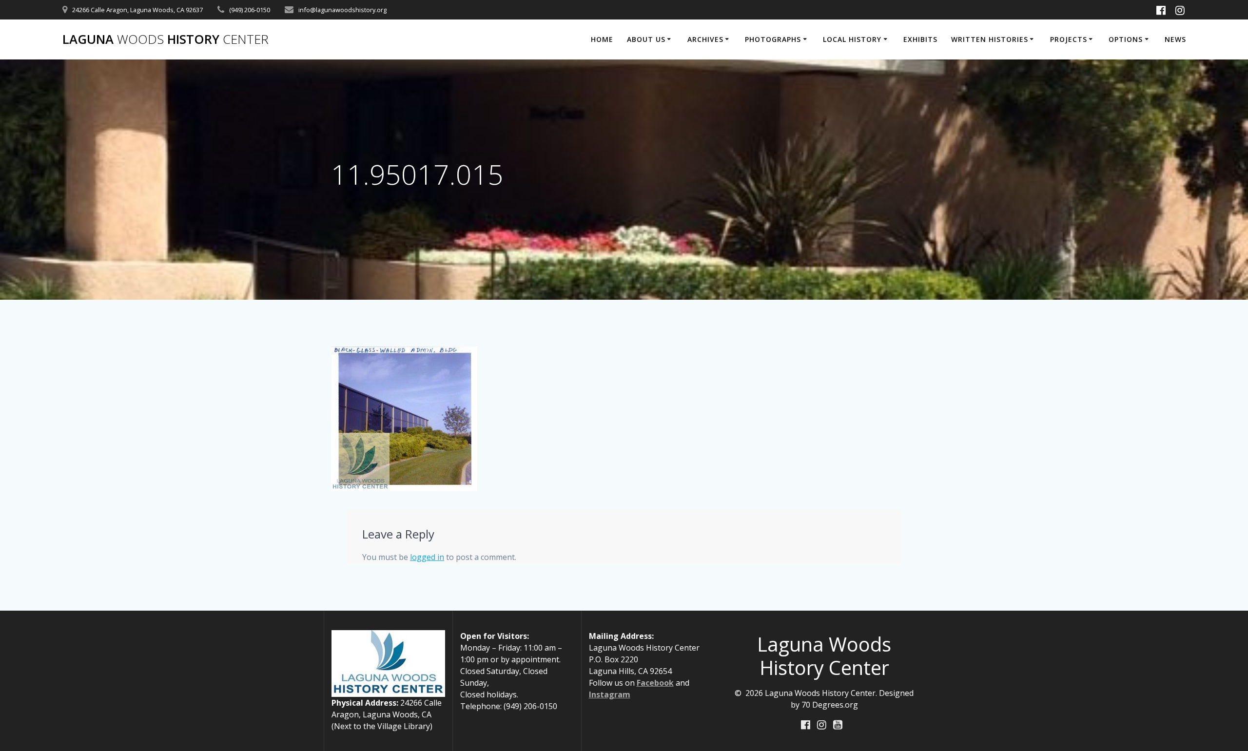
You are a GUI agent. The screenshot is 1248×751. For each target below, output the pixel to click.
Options (1126, 39)
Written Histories (989, 39)
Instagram (609, 694)
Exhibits (920, 39)
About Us (646, 39)
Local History (852, 39)
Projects (1068, 39)
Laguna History (165, 39)
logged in (427, 557)
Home (602, 39)
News (1175, 39)
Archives (705, 39)
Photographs (773, 39)
